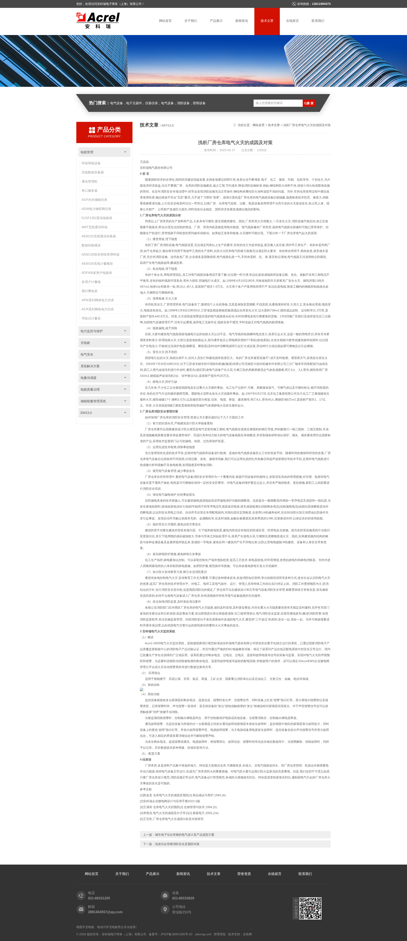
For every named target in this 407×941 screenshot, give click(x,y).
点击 (125, 152)
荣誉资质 (244, 874)
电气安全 (87, 354)
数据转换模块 (91, 245)
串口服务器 (90, 190)
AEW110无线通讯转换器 (99, 236)
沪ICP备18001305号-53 (176, 934)
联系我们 (318, 21)
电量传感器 (88, 378)
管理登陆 (220, 934)
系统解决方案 (90, 366)
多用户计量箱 (91, 282)
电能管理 (87, 152)
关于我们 (190, 21)
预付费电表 (90, 291)
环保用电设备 (91, 163)
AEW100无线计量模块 (97, 263)
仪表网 (247, 934)
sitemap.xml (203, 934)
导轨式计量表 (91, 318)
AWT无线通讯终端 (94, 227)
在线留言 (292, 21)
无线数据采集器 (93, 172)
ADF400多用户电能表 (97, 272)
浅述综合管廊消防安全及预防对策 (177, 844)
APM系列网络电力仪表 (98, 300)
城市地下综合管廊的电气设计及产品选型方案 (184, 834)
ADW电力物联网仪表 (96, 209)
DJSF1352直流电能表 (97, 218)
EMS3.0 (86, 413)
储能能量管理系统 (93, 401)
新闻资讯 (241, 21)
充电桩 (85, 343)
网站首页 (165, 21)
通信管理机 (90, 181)
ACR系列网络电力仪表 (98, 309)
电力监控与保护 (92, 331)
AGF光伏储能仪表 (94, 199)
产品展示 (216, 21)
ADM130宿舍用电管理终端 (100, 254)
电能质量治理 (90, 389)
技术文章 (267, 21)
